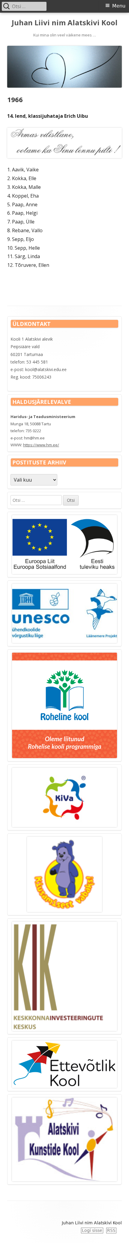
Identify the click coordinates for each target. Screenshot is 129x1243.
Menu (118, 6)
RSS (111, 1230)
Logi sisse (92, 1230)
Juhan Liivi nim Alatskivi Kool (65, 22)
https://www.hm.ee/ (41, 445)
